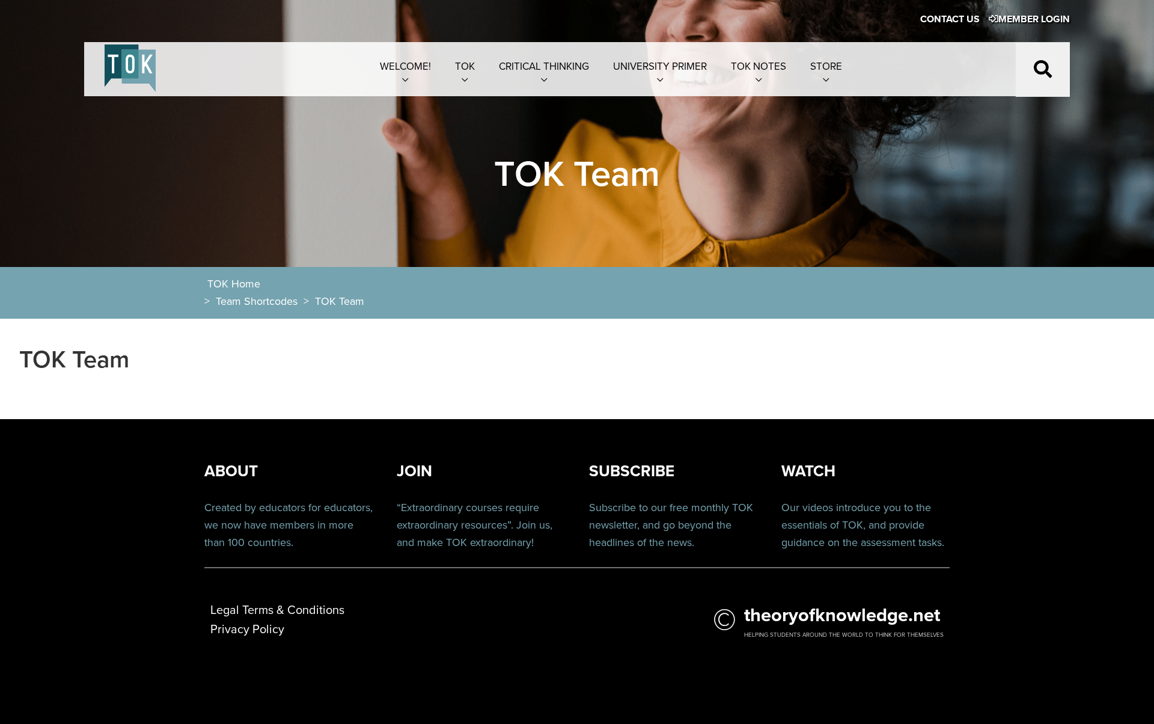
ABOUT (231, 471)
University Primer (660, 66)
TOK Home (233, 283)
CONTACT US (950, 19)
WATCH (808, 471)
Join (526, 525)
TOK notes (758, 66)
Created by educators (254, 507)
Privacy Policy (247, 629)
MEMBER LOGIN (1034, 19)
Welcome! (405, 66)
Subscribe (612, 507)
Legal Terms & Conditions (277, 610)
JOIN (414, 471)
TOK (465, 66)
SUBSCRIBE (631, 471)
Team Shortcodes (257, 301)
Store (826, 66)
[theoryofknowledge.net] (130, 74)
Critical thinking (544, 66)
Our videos (807, 507)
